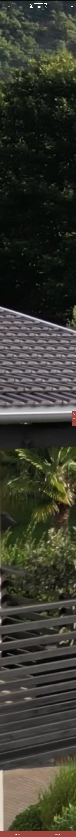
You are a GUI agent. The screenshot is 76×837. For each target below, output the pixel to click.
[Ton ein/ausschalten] (72, 827)
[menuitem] (19, 834)
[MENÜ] (5, 6)
